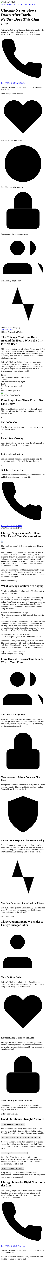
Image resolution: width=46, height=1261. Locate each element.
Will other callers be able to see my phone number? (21, 1137)
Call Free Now (29, 4)
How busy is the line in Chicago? (14, 1153)
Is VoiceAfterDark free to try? (13, 1124)
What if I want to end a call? (12, 1168)
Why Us (16, 4)
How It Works (6, 4)
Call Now (18, 526)
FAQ (21, 4)
